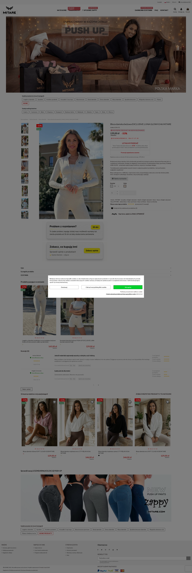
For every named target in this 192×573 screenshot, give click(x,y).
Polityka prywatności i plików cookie (131, 292)
